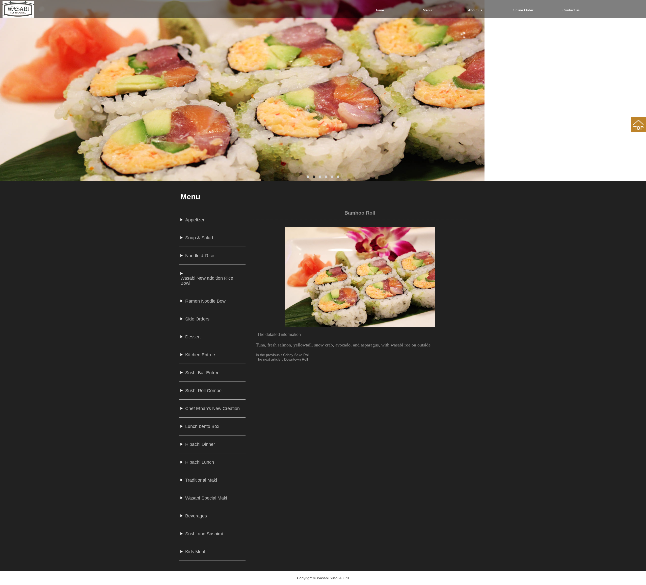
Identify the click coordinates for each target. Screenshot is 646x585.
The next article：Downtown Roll (282, 359)
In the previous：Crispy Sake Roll (282, 355)
